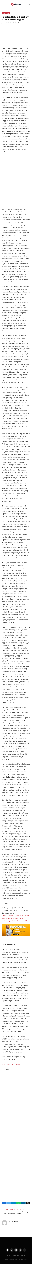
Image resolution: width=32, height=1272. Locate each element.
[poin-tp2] (16, 935)
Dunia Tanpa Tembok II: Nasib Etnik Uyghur (8, 1213)
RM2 (3, 1064)
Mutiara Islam (5, 13)
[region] (16, 181)
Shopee (23, 1255)
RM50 (18, 1064)
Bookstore (16, 1255)
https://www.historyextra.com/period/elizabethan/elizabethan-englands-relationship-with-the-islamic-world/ (16, 918)
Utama (9, 1255)
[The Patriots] (16, 4)
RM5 (7, 1064)
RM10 (12, 1064)
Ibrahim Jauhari (15, 23)
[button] (3, 4)
